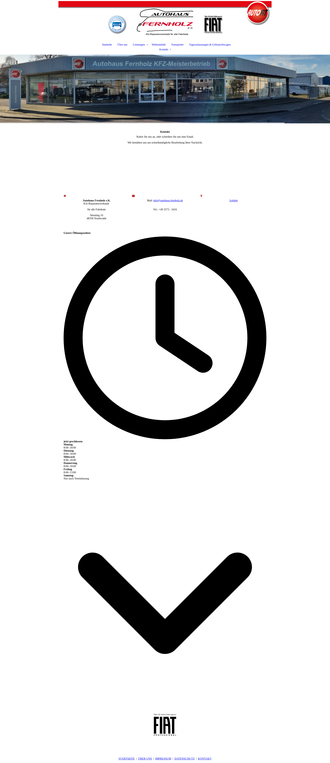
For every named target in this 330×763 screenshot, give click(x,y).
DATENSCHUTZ (184, 758)
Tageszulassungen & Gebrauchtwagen (210, 44)
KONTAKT (205, 758)
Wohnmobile (159, 44)
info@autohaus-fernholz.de (168, 200)
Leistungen (139, 44)
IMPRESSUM (163, 758)
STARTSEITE (127, 758)
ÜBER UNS (145, 758)
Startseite (107, 44)
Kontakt (163, 49)
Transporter (177, 44)
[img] (165, 18)
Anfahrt (233, 200)
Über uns (122, 44)
